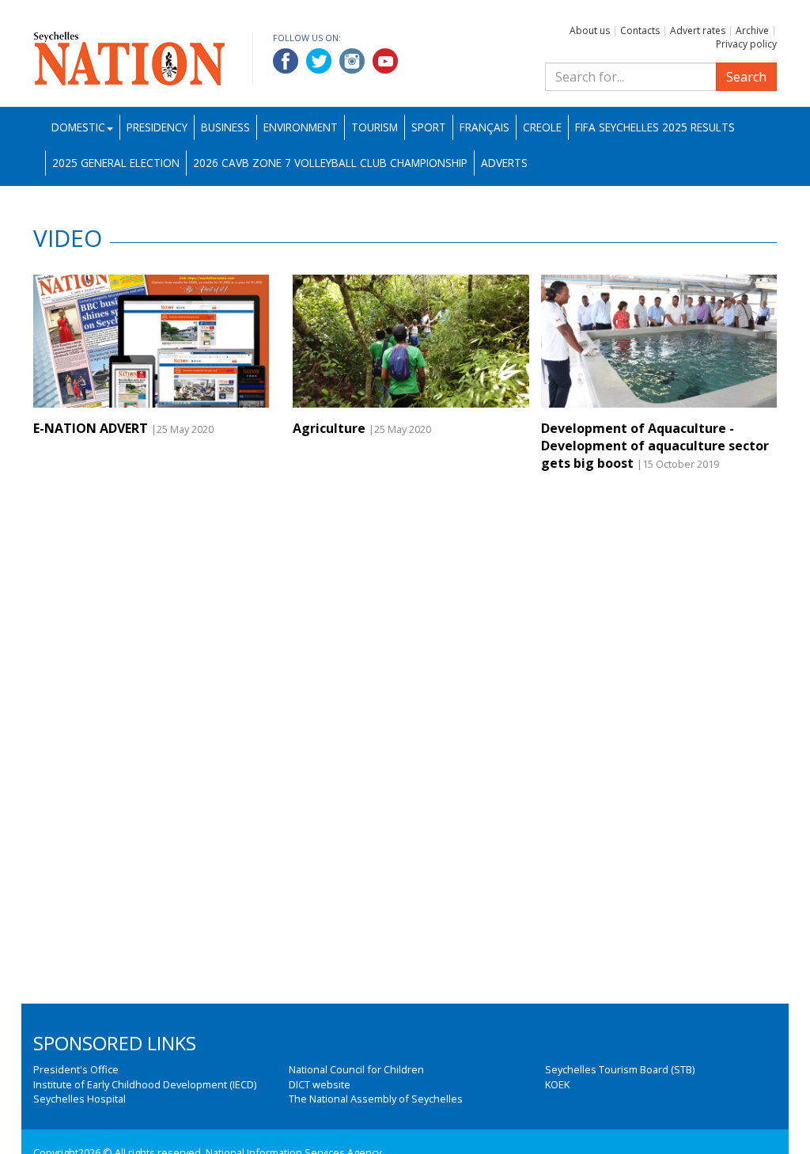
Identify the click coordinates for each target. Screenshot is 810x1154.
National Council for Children (356, 1069)
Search (746, 76)
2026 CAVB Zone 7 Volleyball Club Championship (330, 162)
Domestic (78, 127)
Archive (752, 30)
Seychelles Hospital (79, 1098)
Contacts (640, 30)
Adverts (504, 162)
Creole (542, 127)
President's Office (76, 1069)
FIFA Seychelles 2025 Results (655, 127)
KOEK (557, 1084)
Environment (300, 127)
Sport (428, 127)
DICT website (319, 1084)
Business (225, 127)
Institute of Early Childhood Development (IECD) (144, 1084)
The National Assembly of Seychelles (376, 1098)
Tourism (374, 127)
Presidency (157, 127)
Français (484, 127)
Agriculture (329, 428)
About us (590, 30)
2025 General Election (116, 162)
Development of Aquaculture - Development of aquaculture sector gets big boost (655, 446)
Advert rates (697, 30)
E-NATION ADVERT (90, 428)
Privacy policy (746, 44)
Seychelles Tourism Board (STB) (620, 1069)
